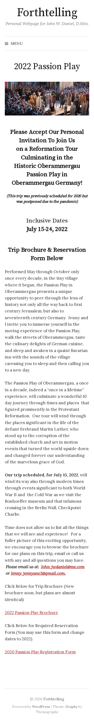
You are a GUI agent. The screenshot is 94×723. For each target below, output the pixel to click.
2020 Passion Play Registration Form (40, 652)
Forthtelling (47, 13)
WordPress (41, 706)
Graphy (71, 706)
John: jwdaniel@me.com (63, 566)
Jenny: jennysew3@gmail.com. (38, 573)
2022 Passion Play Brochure (31, 612)
